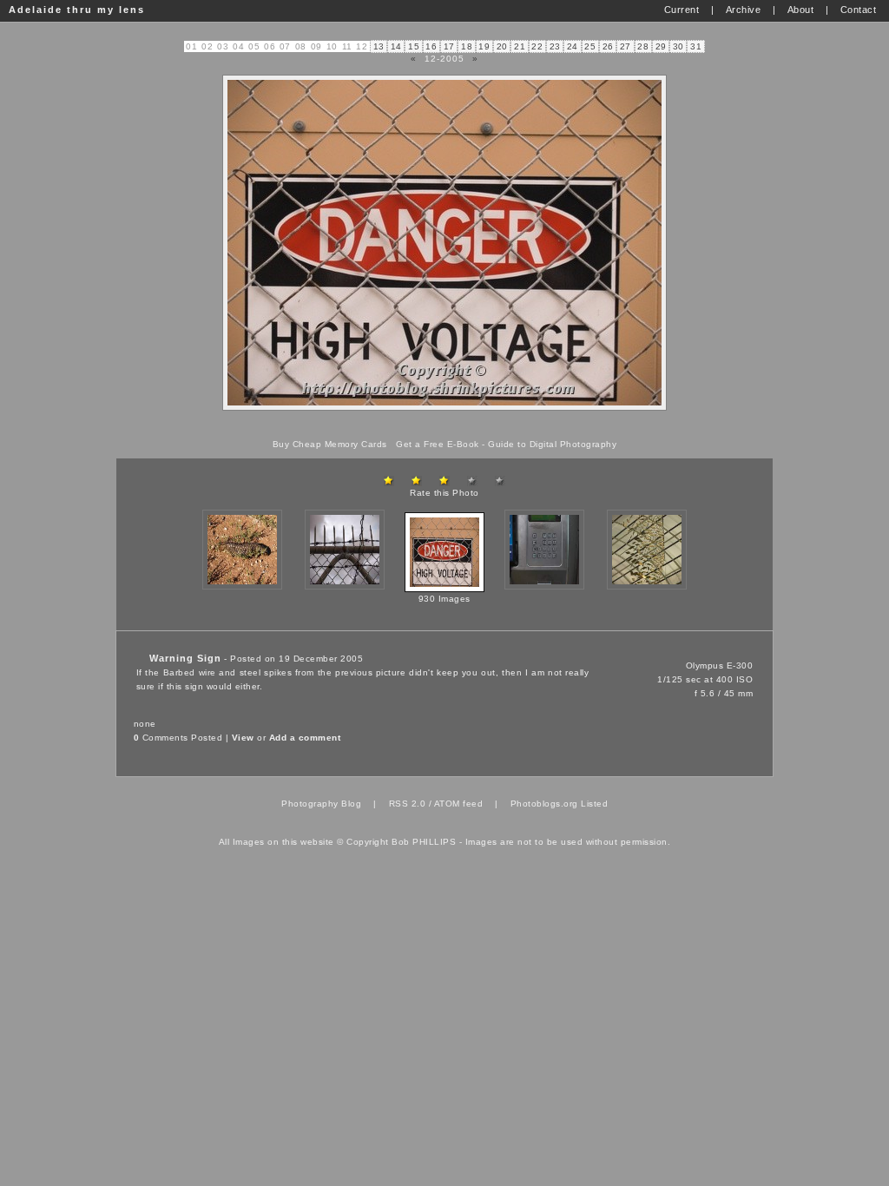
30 (678, 46)
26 (608, 46)
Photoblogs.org (544, 803)
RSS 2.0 (407, 803)
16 (431, 46)
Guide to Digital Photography (552, 444)
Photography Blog (321, 803)
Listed (594, 803)
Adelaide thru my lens (77, 9)
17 (449, 46)
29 (661, 46)
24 (572, 46)
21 (519, 46)
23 (555, 46)
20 (502, 46)
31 (695, 46)
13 (379, 46)
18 (466, 46)
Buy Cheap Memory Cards (330, 444)
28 (643, 46)
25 (590, 46)
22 (537, 46)
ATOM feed (459, 803)
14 (396, 46)
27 (625, 46)
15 (413, 46)
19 (484, 46)
